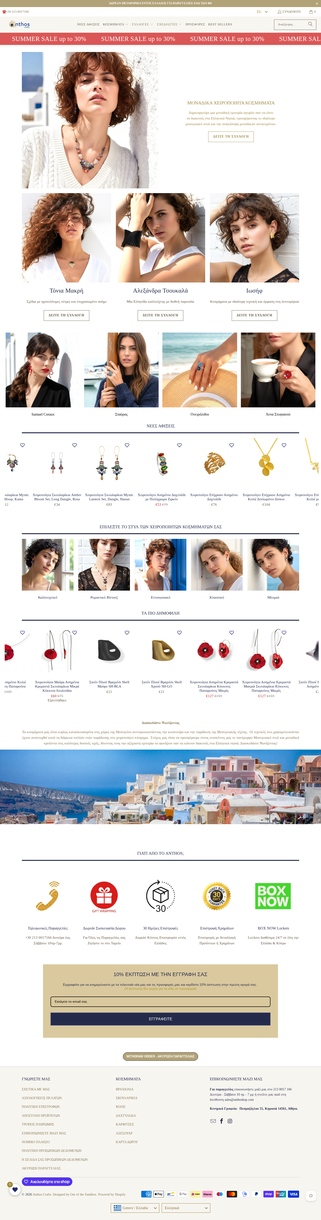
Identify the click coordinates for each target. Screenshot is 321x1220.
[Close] (190, 553)
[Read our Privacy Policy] (190, 646)
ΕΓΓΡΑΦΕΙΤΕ (160, 662)
